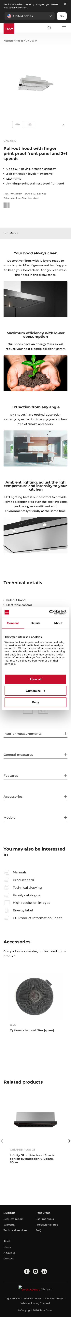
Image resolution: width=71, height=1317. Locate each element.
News (7, 1247)
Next (63, 124)
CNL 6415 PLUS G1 (22, 1149)
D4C (13, 1025)
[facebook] (27, 1271)
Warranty (9, 1224)
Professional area (47, 1224)
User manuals (45, 1218)
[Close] (65, 4)
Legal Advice (12, 1298)
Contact (9, 1258)
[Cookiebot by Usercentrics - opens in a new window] (50, 612)
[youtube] (35, 1271)
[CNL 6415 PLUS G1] (35, 1120)
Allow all (35, 679)
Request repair (13, 1218)
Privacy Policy (32, 1298)
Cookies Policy (54, 1298)
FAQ (38, 1230)
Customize (33, 690)
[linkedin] (44, 1271)
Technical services (15, 1230)
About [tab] (58, 623)
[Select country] (56, 28)
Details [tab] (35, 623)
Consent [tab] (13, 623)
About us (10, 1252)
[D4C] (35, 996)
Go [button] (62, 16)
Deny (35, 702)
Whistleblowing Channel (35, 1303)
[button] (29, 16)
